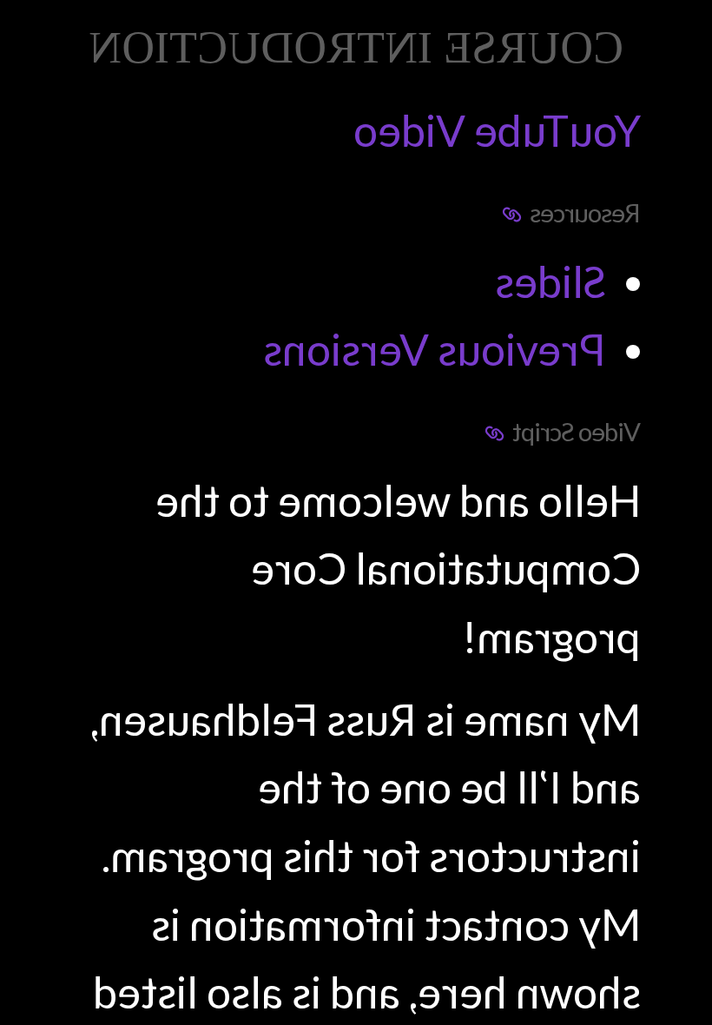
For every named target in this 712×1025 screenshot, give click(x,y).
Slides (550, 281)
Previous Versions (434, 349)
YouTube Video (497, 130)
